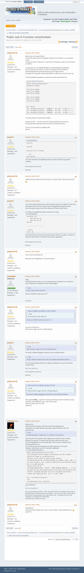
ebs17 (11, 137)
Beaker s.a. (13, 421)
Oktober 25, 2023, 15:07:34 (32, 137)
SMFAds (6, 570)
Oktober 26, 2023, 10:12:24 (32, 342)
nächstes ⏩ (73, 42)
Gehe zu (50, 539)
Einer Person (28, 368)
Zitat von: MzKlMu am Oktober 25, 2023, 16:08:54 (42, 311)
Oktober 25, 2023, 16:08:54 (32, 276)
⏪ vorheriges (63, 42)
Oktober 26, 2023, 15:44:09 (32, 421)
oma (63, 30)
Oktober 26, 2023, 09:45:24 (32, 307)
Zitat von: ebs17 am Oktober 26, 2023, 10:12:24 (41, 385)
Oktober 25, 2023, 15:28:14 (32, 176)
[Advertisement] (42, 555)
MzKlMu (72, 30)
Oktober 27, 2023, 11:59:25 (32, 504)
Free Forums (13, 570)
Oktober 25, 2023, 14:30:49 (32, 53)
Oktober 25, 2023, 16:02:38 (32, 251)
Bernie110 (13, 53)
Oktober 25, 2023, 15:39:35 (32, 201)
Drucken (75, 47)
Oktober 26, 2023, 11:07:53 (32, 381)
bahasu (67, 30)
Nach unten (10, 47)
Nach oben (9, 528)
